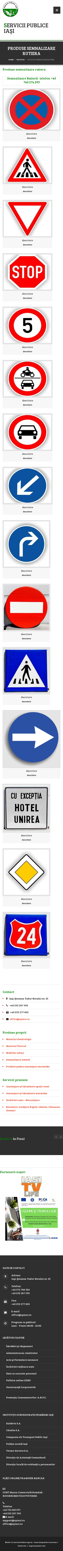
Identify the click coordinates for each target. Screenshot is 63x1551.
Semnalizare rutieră (18, 1059)
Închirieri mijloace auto (20, 1366)
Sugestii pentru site (37, 1546)
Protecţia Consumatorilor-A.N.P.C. (26, 1397)
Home (11, 59)
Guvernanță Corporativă (21, 1387)
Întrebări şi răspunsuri (19, 1346)
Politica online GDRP (18, 1380)
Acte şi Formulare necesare (22, 1359)
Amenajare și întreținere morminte (26, 1093)
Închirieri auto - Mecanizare (23, 1100)
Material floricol (16, 1046)
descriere (31, 133)
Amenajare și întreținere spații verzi (27, 1086)
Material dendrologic (18, 1039)
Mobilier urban (15, 1052)
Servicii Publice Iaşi (26, 28)
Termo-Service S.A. (17, 1450)
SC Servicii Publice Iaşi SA (22, 1542)
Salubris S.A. (13, 1423)
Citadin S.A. (13, 1430)
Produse (20, 59)
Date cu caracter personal (21, 1373)
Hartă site (22, 1546)
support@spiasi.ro (14, 1520)
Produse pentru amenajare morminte (28, 1066)
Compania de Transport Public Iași (26, 1437)
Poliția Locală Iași (16, 1443)
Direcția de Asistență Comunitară (26, 1457)
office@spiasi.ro (20, 1019)
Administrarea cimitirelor (22, 1353)
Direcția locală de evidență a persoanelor (30, 1464)
